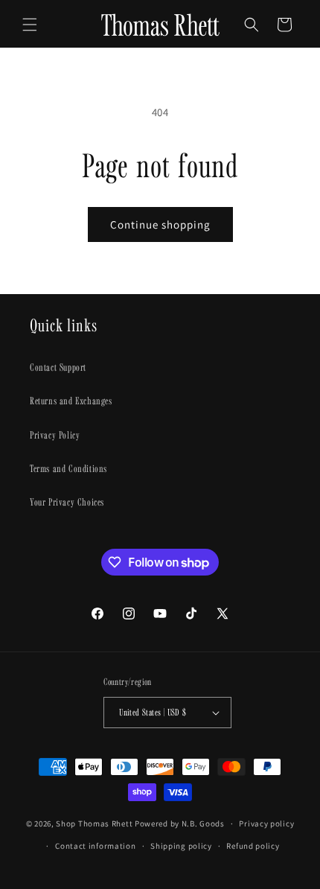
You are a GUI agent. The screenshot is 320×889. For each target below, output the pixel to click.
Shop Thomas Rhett (94, 823)
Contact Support (58, 367)
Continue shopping (160, 224)
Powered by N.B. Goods (180, 823)
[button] (29, 24)
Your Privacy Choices (67, 502)
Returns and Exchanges (71, 401)
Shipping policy (181, 846)
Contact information (95, 846)
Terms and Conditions (68, 468)
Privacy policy (266, 823)
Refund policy (252, 846)
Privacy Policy (55, 435)
